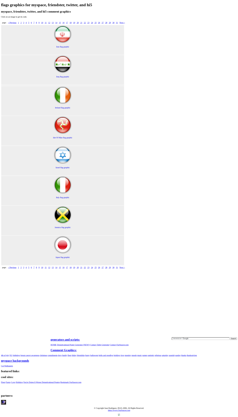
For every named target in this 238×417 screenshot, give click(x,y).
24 (92, 23)
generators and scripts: (65, 339)
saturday (165, 355)
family (64, 355)
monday (128, 355)
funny (87, 355)
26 (99, 23)
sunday (178, 355)
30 (113, 23)
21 (81, 23)
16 (63, 23)
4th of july (5, 355)
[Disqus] (119, 302)
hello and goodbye (106, 355)
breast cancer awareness (30, 355)
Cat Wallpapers (7, 366)
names (144, 355)
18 (71, 23)
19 (74, 23)
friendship (81, 355)
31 (117, 23)
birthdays (16, 355)
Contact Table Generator (99, 345)
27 (103, 23)
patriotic (151, 355)
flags (69, 355)
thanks (183, 355)
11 (46, 23)
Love (13, 382)
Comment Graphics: (64, 350)
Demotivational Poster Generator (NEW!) (73, 345)
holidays (117, 355)
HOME (54, 345)
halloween (94, 355)
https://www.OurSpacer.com (119, 410)
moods (134, 355)
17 (67, 23)
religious (158, 355)
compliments (53, 355)
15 (60, 23)
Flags (3, 382)
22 (85, 23)
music (139, 355)
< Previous (12, 23)
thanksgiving (192, 355)
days (60, 355)
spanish (172, 355)
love (122, 355)
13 (53, 23)
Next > (122, 23)
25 (96, 23)
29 (110, 23)
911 (11, 355)
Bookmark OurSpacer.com (70, 382)
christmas (43, 355)
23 (88, 23)
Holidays (19, 382)
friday (74, 355)
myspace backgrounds (15, 360)
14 (56, 23)
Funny (8, 382)
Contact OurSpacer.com (119, 345)
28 (106, 23)
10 (42, 23)
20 (78, 23)
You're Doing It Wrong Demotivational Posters (41, 382)
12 (49, 23)
